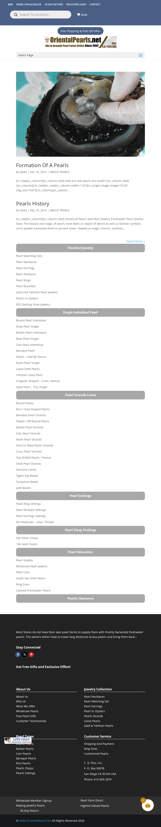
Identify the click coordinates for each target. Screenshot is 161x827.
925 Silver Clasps (27, 538)
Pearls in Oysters (27, 298)
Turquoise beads (27, 482)
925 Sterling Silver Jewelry (33, 304)
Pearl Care (23, 572)
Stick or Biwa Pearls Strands (34, 445)
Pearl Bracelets (26, 286)
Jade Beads (23, 488)
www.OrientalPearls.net (35, 820)
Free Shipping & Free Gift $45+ (80, 31)
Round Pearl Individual (31, 320)
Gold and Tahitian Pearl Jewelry (37, 292)
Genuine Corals (26, 469)
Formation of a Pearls (42, 165)
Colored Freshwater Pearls (33, 590)
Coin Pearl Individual (29, 345)
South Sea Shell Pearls (30, 578)
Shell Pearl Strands (28, 463)
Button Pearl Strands (29, 427)
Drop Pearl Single (27, 326)
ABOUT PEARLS (60, 172)
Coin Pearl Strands (28, 433)
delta (23, 172)
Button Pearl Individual (31, 332)
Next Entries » (136, 241)
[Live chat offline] (18, 740)
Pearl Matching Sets (29, 256)
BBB (10, 4)
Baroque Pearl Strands (31, 415)
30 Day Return (54, 4)
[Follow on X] (24, 654)
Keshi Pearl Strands (29, 439)
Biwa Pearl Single (27, 338)
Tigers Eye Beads (27, 475)
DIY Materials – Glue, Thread (35, 522)
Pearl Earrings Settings (31, 516)
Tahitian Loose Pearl (29, 375)
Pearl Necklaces (26, 262)
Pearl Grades (24, 560)
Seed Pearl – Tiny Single (31, 387)
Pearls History (32, 203)
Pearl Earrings (25, 268)
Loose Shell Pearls (28, 369)
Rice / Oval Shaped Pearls (33, 409)
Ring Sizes (22, 584)
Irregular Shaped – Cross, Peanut (37, 381)
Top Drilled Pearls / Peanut (33, 457)
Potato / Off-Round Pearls (32, 421)
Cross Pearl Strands (29, 451)
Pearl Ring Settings (28, 504)
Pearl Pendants (26, 274)
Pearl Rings (23, 280)
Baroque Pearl (25, 350)
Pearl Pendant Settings (31, 510)
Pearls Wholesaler (28, 4)
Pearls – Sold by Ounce (31, 357)
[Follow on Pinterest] (31, 654)
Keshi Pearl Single (28, 363)
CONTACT (95, 4)
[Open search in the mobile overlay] (40, 14)
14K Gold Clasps (26, 544)
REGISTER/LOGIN (76, 4)
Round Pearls (25, 403)
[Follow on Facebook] (17, 654)
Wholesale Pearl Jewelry (31, 566)
